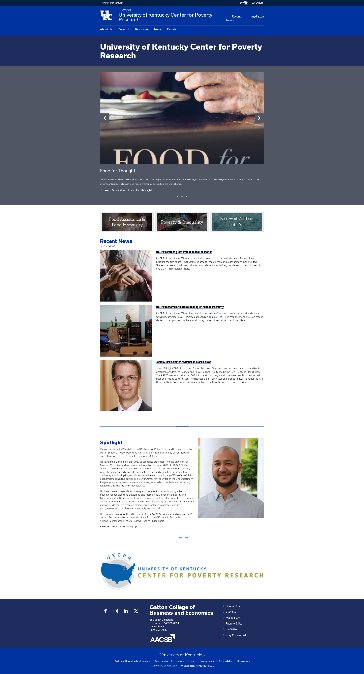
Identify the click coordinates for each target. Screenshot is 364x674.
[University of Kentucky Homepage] (182, 655)
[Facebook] (105, 611)
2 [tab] (182, 196)
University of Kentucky (112, 3)
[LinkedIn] (126, 611)
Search (258, 3)
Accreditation (161, 661)
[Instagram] (115, 611)
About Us (106, 29)
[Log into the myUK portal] (244, 3)
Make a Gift (233, 617)
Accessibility (225, 661)
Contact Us (233, 606)
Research (124, 29)
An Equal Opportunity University (132, 661)
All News (109, 246)
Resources (141, 29)
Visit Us (231, 611)
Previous (104, 118)
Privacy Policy (206, 661)
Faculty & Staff (235, 623)
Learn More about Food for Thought (128, 190)
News (158, 29)
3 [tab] (186, 196)
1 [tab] (177, 196)
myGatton (257, 16)
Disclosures (243, 661)
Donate (171, 29)
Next (259, 118)
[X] (136, 611)
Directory (179, 661)
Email (191, 661)
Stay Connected (236, 635)
